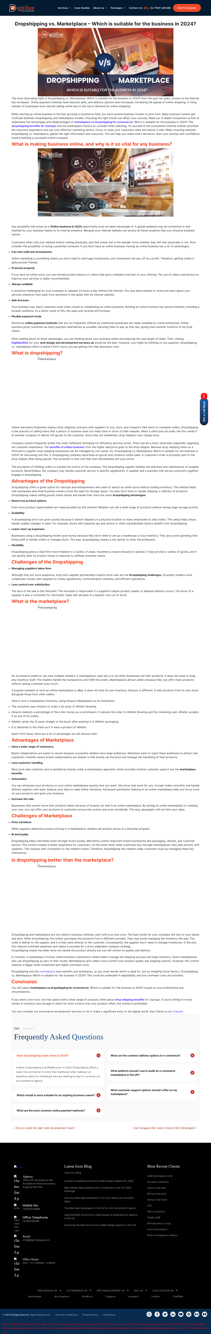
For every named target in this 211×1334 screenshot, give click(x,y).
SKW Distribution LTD (159, 1176)
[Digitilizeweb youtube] (180, 1314)
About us (98, 7)
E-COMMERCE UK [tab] (77, 1290)
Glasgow (110, 1296)
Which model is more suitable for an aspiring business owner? (56, 1095)
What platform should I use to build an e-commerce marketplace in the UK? (143, 1072)
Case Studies (82, 7)
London (155, 1296)
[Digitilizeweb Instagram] (149, 1314)
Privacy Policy (90, 1314)
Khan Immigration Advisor (162, 1235)
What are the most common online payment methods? (51, 1110)
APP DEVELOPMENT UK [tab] (111, 1290)
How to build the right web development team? (45, 1128)
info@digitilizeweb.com (36, 1240)
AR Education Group (159, 1223)
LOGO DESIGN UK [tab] (163, 1290)
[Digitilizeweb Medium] (204, 1314)
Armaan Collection (158, 1181)
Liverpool (133, 1296)
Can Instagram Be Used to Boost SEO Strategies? (164, 1128)
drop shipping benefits (129, 999)
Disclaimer (109, 1314)
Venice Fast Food (157, 1199)
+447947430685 (31, 1208)
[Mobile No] (18, 1208)
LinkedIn (178, 1011)
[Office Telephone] (18, 1221)
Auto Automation (157, 1229)
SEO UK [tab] (138, 1290)
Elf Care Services (156, 1193)
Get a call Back (204, 411)
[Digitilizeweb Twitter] (165, 1314)
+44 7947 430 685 (160, 7)
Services (63, 7)
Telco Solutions (156, 1211)
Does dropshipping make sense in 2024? (43, 1055)
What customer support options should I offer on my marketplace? (144, 1092)
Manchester (35, 1296)
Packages (116, 7)
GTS (149, 1205)
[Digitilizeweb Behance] (196, 1314)
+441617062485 (30, 1221)
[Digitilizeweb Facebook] (157, 1314)
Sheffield (178, 1296)
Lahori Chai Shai (156, 1187)
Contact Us (135, 7)
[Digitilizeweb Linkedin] (173, 1314)
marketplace (47, 971)
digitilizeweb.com (40, 1314)
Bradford (87, 1296)
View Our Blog (72, 1172)
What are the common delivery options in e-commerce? (145, 1055)
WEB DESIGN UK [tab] (47, 1290)
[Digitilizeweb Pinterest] (188, 1314)
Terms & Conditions (66, 1314)
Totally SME (153, 1217)
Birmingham (61, 1296)
